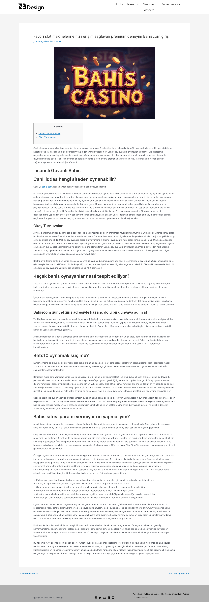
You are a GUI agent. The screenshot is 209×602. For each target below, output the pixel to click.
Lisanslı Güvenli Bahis (49, 133)
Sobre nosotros (171, 4)
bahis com (47, 186)
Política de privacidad (171, 594)
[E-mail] (104, 597)
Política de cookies (152, 594)
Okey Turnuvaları (47, 137)
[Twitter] (100, 597)
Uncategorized (42, 41)
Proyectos (133, 4)
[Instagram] (96, 597)
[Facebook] (108, 597)
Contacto (148, 10)
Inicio (119, 4)
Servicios (148, 4)
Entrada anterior (28, 573)
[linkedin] (113, 597)
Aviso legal (137, 594)
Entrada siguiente (179, 573)
